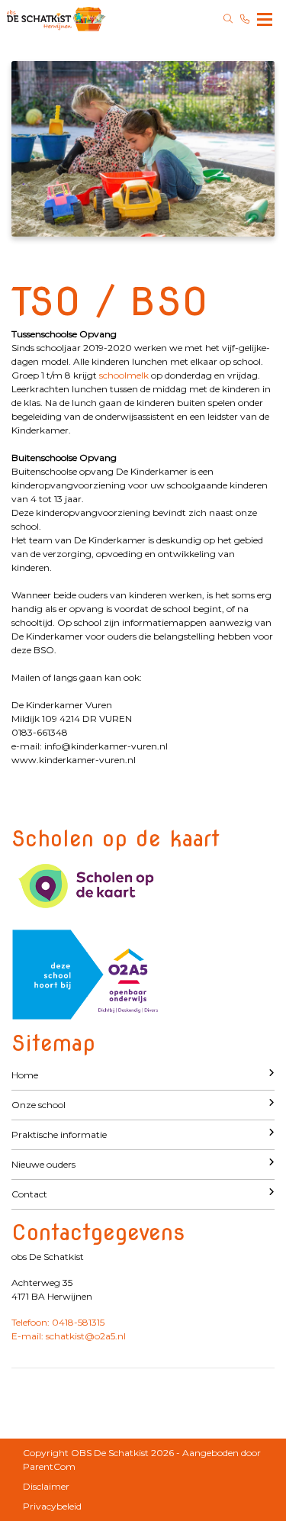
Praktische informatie (59, 1134)
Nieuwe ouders (43, 1164)
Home (24, 1075)
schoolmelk (125, 375)
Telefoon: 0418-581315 (57, 1322)
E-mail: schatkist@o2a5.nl (68, 1336)
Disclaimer (46, 1486)
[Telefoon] (244, 19)
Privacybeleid (52, 1506)
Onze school (38, 1104)
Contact (29, 1194)
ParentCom (49, 1466)
